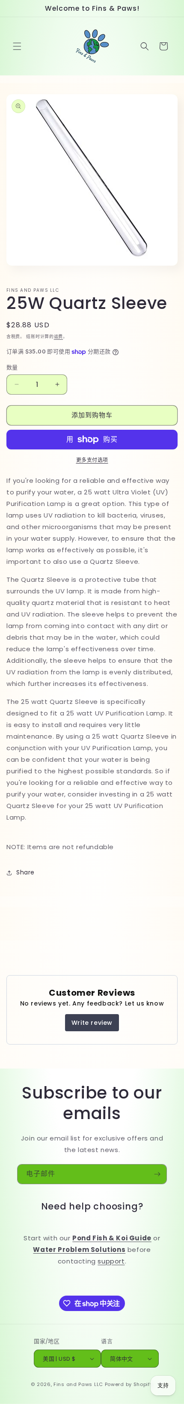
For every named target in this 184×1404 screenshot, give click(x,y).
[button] (17, 46)
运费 (58, 336)
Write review (92, 1022)
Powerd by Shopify (129, 1384)
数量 (12, 367)
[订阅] (157, 1174)
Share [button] (25, 872)
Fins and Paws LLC (78, 1384)
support (111, 1261)
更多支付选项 (92, 460)
